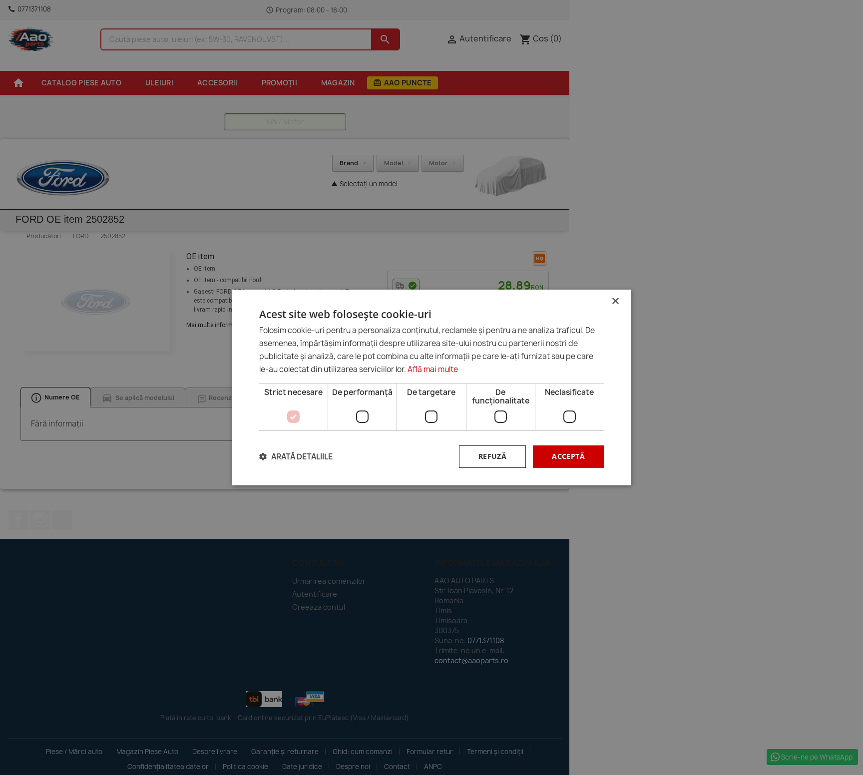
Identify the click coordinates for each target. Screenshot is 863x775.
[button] (296, 456)
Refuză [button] (492, 456)
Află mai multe (433, 369)
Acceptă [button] (568, 456)
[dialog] (431, 387)
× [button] (615, 301)
